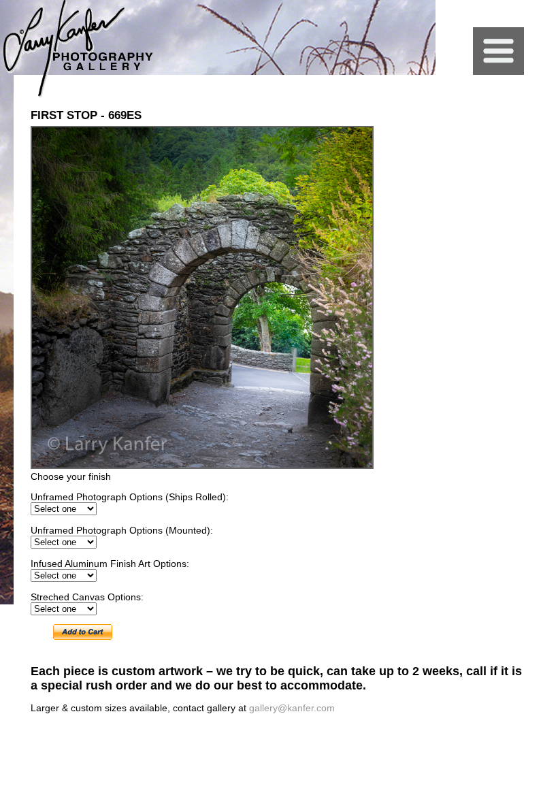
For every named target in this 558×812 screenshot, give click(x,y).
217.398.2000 (415, 741)
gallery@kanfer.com (292, 707)
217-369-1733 (465, 741)
